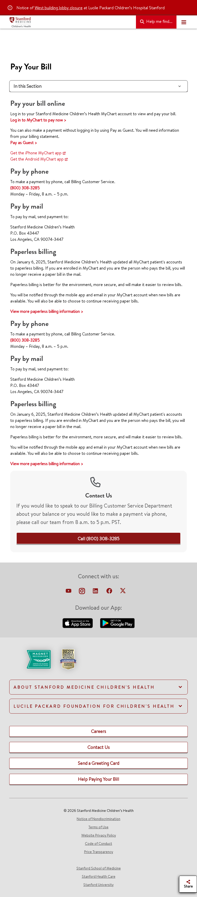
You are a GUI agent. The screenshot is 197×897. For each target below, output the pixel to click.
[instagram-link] (82, 592)
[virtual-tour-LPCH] (69, 592)
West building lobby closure (59, 8)
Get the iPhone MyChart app (36, 153)
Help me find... (158, 21)
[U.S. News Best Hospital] (68, 659)
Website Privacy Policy (98, 835)
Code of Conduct (98, 843)
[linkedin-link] (96, 592)
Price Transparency (98, 851)
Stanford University (98, 884)
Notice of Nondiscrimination (98, 818)
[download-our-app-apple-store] (78, 622)
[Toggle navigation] (183, 22)
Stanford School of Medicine (98, 868)
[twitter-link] (123, 592)
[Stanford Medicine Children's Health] (70, 22)
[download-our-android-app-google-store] (117, 622)
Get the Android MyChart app (37, 159)
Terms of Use (98, 827)
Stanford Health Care (98, 876)
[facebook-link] (110, 592)
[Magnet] (30, 659)
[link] (99, 538)
